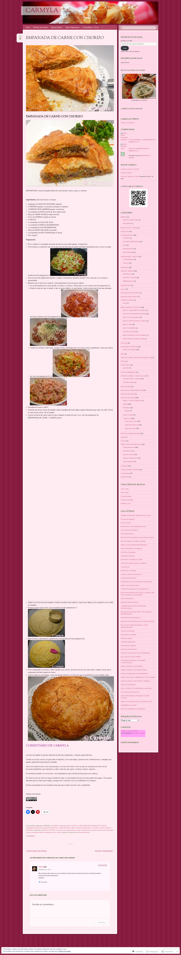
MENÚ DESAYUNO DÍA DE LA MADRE (134, 335)
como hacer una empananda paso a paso (68, 830)
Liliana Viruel (132, 148)
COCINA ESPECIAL (127, 235)
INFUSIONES (127, 223)
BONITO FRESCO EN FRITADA (36, 851)
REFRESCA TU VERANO (128, 570)
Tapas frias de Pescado (132, 425)
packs (125, 303)
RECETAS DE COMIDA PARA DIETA (132, 390)
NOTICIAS (124, 343)
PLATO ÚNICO (125, 365)
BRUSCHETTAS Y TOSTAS (129, 228)
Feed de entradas (126, 496)
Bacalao (127, 410)
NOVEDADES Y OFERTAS (129, 347)
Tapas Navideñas (128, 461)
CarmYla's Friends (126, 173)
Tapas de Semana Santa (130, 458)
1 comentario (30, 836)
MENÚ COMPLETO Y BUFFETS (130, 307)
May (20, 37)
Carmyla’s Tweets (130, 119)
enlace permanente (84, 832)
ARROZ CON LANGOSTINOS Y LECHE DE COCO (136, 701)
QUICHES (126, 368)
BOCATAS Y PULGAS (129, 277)
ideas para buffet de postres (129, 296)
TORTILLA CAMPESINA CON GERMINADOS (134, 673)
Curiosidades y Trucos (91, 27)
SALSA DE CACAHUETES (129, 649)
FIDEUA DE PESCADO (128, 556)
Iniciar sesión (125, 492)
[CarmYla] (95, 12)
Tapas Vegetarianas (72, 27)
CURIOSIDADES (128, 259)
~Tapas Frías (127, 418)
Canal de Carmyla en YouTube (130, 169)
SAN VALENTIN (127, 451)
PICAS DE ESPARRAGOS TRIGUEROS (133, 709)
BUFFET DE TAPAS (49, 830)
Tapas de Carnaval (128, 454)
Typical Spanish (56, 27)
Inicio (28, 27)
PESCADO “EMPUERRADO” (105, 851)
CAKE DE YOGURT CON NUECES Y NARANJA (135, 681)
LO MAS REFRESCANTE (128, 578)
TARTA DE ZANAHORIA (128, 642)
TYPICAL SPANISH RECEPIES (130, 469)
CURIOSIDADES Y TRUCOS (129, 256)
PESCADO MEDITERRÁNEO (130, 602)
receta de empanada (32, 832)
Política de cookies (64, 951)
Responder (102, 865)
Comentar (101, 922)
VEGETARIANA (127, 252)
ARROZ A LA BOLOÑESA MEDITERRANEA (134, 545)
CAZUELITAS (125, 231)
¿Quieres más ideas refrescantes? (131, 574)
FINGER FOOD (125, 285)
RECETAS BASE (126, 386)
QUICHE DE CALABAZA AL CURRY (131, 559)
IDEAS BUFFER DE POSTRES (130, 293)
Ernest (41, 867)
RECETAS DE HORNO (128, 394)
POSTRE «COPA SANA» (128, 552)
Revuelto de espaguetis (128, 519)
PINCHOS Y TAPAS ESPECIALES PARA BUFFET (86, 825)
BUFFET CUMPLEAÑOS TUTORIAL (134, 310)
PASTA (123, 354)
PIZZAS (123, 361)
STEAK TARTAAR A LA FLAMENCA (131, 548)
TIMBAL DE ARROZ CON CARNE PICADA (134, 670)
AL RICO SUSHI (126, 523)
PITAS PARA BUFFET (127, 598)
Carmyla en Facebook (131, 109)
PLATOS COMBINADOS (128, 372)
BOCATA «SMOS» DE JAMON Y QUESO (133, 541)
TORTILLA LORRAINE (127, 631)
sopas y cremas (128, 415)
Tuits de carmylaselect (127, 122)
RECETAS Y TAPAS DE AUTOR (60, 828)
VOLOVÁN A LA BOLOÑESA (129, 530)
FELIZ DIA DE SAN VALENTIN (130, 692)
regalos (123, 437)
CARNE (55, 825)
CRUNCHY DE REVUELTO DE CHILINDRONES (135, 653)
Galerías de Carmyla (40, 27)
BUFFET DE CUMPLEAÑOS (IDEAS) (134, 314)
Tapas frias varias (130, 428)
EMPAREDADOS (128, 281)
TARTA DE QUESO (126, 638)
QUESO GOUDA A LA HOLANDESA (132, 666)
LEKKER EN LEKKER (127, 300)
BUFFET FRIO (127, 324)
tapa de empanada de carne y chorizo (50, 832)
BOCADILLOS (127, 274)
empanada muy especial (89, 830)
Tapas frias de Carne (131, 421)
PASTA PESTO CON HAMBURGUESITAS (133, 526)
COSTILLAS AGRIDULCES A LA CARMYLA (134, 563)
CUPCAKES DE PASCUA (128, 645)
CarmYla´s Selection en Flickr (130, 176)
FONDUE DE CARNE (129, 331)
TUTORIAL (95, 828)
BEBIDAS (123, 217)
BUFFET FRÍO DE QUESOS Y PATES (134, 321)
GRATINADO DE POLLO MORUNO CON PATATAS (136, 581)
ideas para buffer (108, 830)
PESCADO (126, 407)
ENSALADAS (125, 267)
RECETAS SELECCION (43, 828)
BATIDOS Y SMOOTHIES (130, 220)
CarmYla (41, 10)
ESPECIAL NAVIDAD (129, 349)
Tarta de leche (125, 567)
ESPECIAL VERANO (127, 271)
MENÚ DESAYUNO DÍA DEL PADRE (134, 339)
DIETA (125, 245)
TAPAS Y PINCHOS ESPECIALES (81, 828)
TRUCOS (126, 263)
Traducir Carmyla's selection (129, 731)
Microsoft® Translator (138, 733)
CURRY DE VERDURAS (128, 684)
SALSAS (123, 441)
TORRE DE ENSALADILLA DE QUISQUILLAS (134, 589)
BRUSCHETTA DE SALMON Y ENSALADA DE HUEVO (137, 537)
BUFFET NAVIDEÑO (129, 328)
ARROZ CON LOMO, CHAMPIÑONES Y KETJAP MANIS (138, 677)
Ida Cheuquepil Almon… (136, 139)
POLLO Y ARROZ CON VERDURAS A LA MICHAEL (136, 688)
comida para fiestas (64, 825)
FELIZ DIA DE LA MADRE (128, 634)
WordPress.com (126, 503)
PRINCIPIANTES (128, 248)
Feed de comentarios (127, 500)
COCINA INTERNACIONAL (131, 241)
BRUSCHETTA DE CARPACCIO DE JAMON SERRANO (138, 621)
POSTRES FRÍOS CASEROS (132, 379)
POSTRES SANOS (128, 382)
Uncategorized (125, 473)
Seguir (125, 48)
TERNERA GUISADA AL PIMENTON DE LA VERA (136, 515)
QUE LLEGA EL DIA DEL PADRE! (131, 656)
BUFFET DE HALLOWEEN (131, 317)
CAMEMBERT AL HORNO (129, 705)
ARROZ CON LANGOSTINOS (130, 585)
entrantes (99, 830)
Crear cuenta (125, 489)
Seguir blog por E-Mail (132, 37)
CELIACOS (126, 238)
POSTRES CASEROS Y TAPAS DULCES (133, 376)
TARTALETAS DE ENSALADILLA (130, 617)
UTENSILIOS (125, 477)
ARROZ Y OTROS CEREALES (132, 400)
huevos (123, 289)
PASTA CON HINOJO (127, 534)
